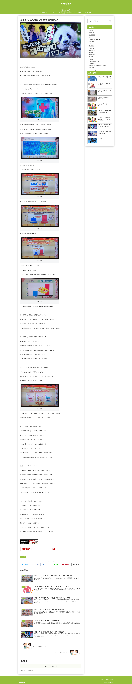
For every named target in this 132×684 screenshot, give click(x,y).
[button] (110, 21)
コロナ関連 (91, 68)
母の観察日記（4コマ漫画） (95, 39)
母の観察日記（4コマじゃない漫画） (97, 65)
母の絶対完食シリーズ (94, 61)
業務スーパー (92, 32)
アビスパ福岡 (92, 48)
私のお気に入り (92, 50)
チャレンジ (91, 43)
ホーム (102, 679)
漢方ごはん (91, 46)
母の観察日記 (92, 35)
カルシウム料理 (92, 70)
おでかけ (91, 30)
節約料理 (91, 57)
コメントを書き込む (50, 666)
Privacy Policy (109, 679)
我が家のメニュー (93, 54)
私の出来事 (91, 41)
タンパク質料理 (92, 63)
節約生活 (91, 52)
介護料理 (91, 59)
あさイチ (24, 556)
